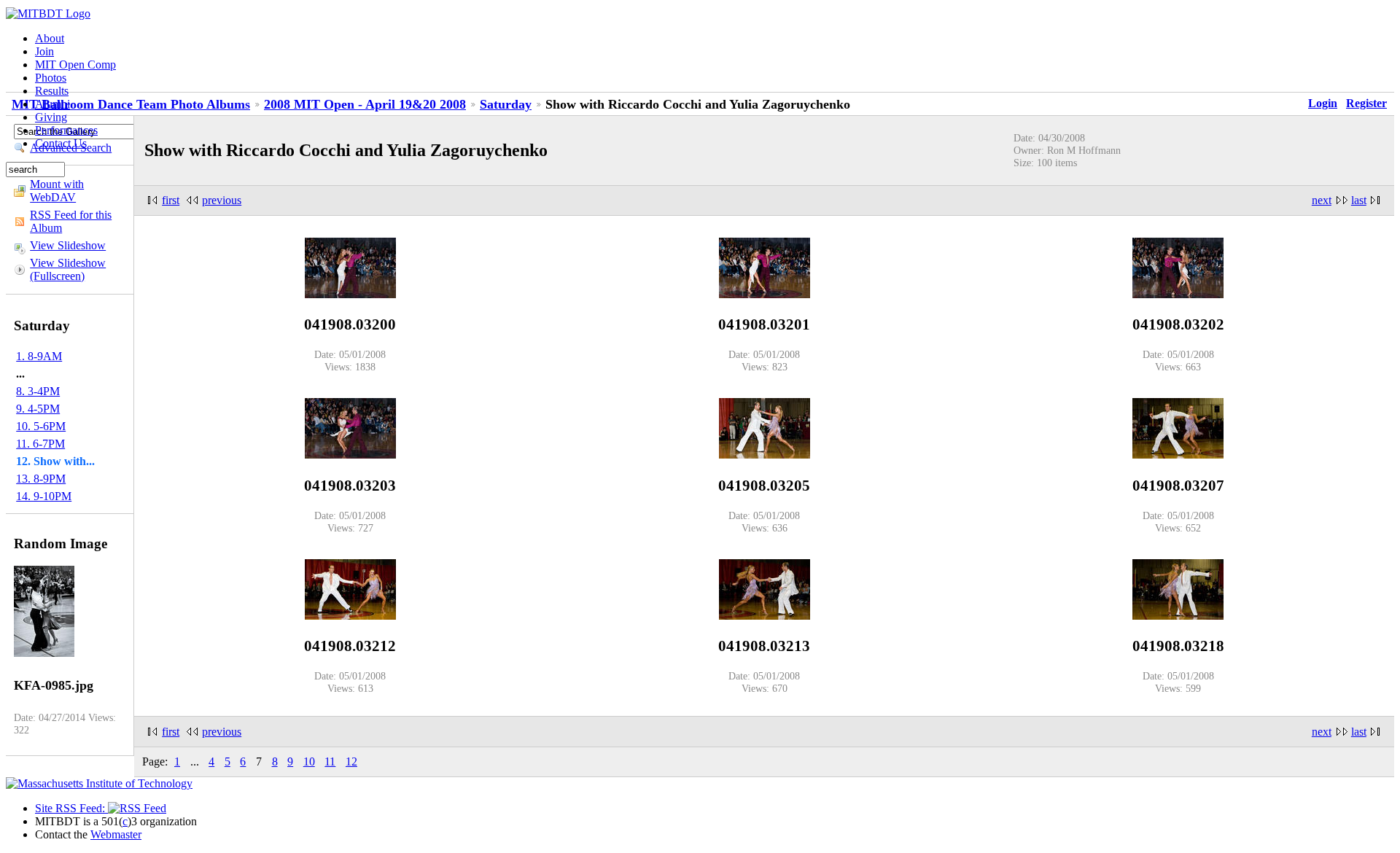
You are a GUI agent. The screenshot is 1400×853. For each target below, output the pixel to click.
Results (52, 91)
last (1358, 200)
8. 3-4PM (38, 391)
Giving (51, 117)
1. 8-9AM (39, 356)
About (49, 38)
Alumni (52, 104)
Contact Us (61, 143)
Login (1322, 103)
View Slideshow (68, 245)
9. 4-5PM (38, 408)
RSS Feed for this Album (71, 221)
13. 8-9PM (41, 478)
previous (221, 200)
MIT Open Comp (75, 64)
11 (329, 761)
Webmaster (115, 834)
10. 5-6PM (41, 426)
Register (1366, 103)
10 (309, 761)
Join (44, 51)
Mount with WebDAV (57, 190)
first (170, 200)
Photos (50, 77)
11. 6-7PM (40, 443)
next (1321, 200)
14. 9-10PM (43, 496)
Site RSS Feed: (71, 808)
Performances (66, 130)
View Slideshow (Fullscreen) (68, 269)
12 (351, 761)
